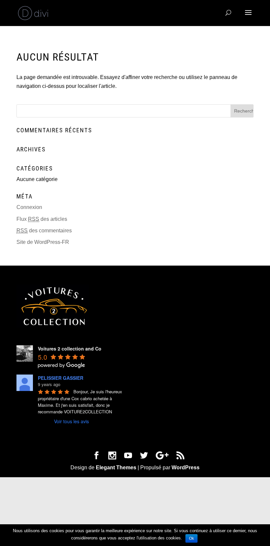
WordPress (186, 467)
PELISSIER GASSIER (60, 378)
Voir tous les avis (71, 421)
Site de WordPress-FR (42, 242)
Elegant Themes (116, 467)
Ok (191, 538)
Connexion (29, 207)
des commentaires (44, 230)
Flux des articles (41, 219)
